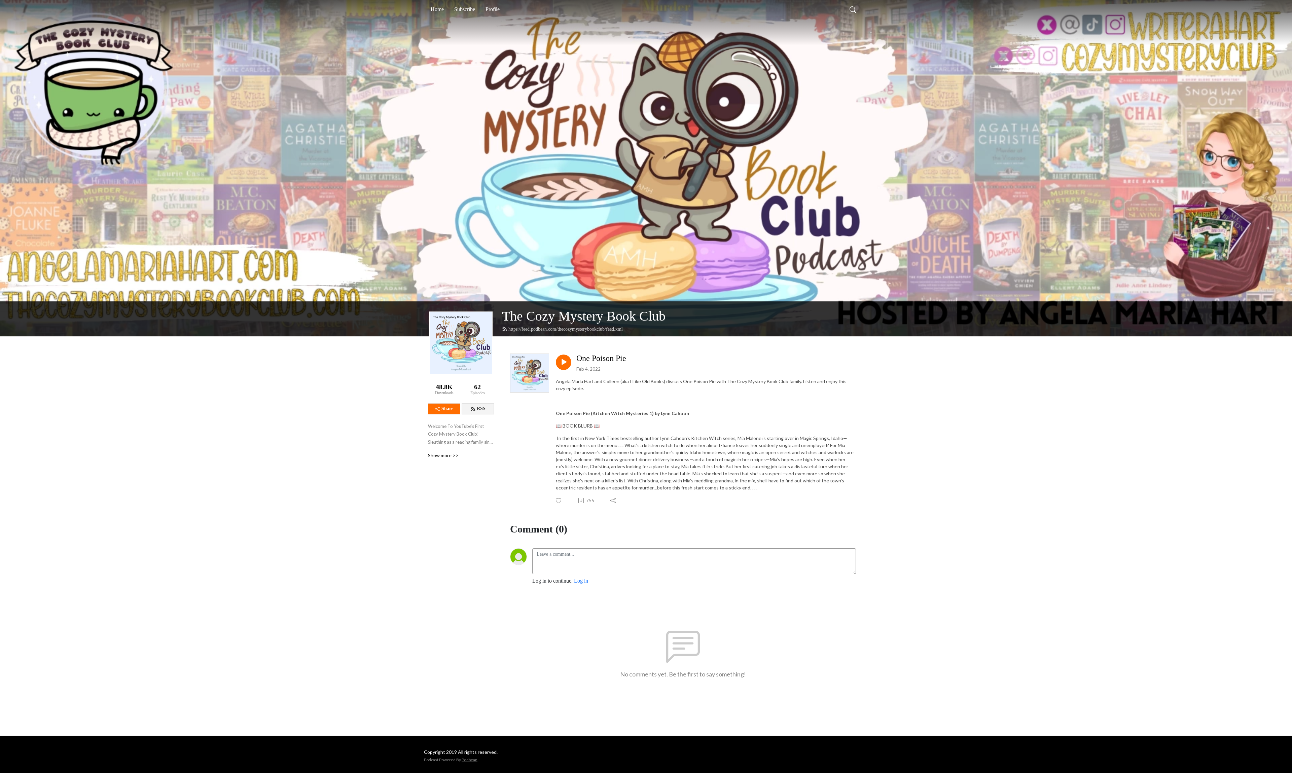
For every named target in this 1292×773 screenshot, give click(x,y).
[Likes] (559, 500)
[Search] (853, 9)
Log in (581, 581)
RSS (481, 408)
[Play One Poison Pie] (563, 362)
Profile (493, 9)
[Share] (613, 500)
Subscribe (464, 9)
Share (447, 408)
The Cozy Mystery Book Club (584, 316)
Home (437, 9)
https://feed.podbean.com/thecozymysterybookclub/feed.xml (565, 329)
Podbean (469, 759)
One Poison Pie (601, 358)
